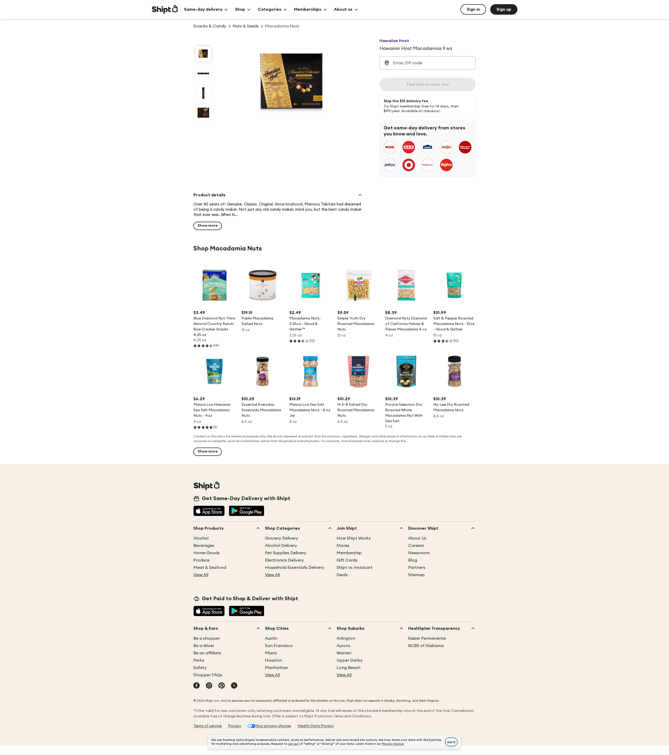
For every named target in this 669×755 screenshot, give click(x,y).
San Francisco (279, 646)
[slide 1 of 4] (203, 54)
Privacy (234, 726)
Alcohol (201, 538)
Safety (200, 668)
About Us (417, 538)
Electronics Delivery (284, 560)
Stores (343, 546)
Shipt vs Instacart (354, 567)
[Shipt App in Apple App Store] (209, 511)
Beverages (203, 546)
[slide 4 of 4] (203, 113)
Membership (349, 553)
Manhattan (276, 668)
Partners (416, 567)
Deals (342, 575)
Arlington (346, 638)
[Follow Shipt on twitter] (234, 686)
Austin (271, 638)
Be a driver (203, 646)
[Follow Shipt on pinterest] (221, 686)
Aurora (343, 646)
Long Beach (348, 668)
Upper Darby (350, 660)
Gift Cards (347, 560)
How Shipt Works (354, 538)
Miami (271, 653)
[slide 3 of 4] (203, 93)
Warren (344, 653)
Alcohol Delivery (281, 546)
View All (200, 575)
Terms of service (207, 726)
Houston (273, 660)
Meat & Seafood (209, 567)
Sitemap (416, 575)
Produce (201, 560)
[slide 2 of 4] (203, 73)
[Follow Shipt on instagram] (209, 686)
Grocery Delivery (281, 538)
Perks (198, 660)
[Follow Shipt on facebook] (196, 686)
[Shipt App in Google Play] (246, 511)
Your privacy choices (273, 726)
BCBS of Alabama (426, 646)
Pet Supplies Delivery (285, 553)
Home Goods (206, 553)
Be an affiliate (207, 653)
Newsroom (419, 553)
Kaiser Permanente (427, 638)
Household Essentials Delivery (294, 567)
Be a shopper (206, 638)
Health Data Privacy (316, 726)
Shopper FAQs (207, 675)
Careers (416, 546)
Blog (412, 560)
